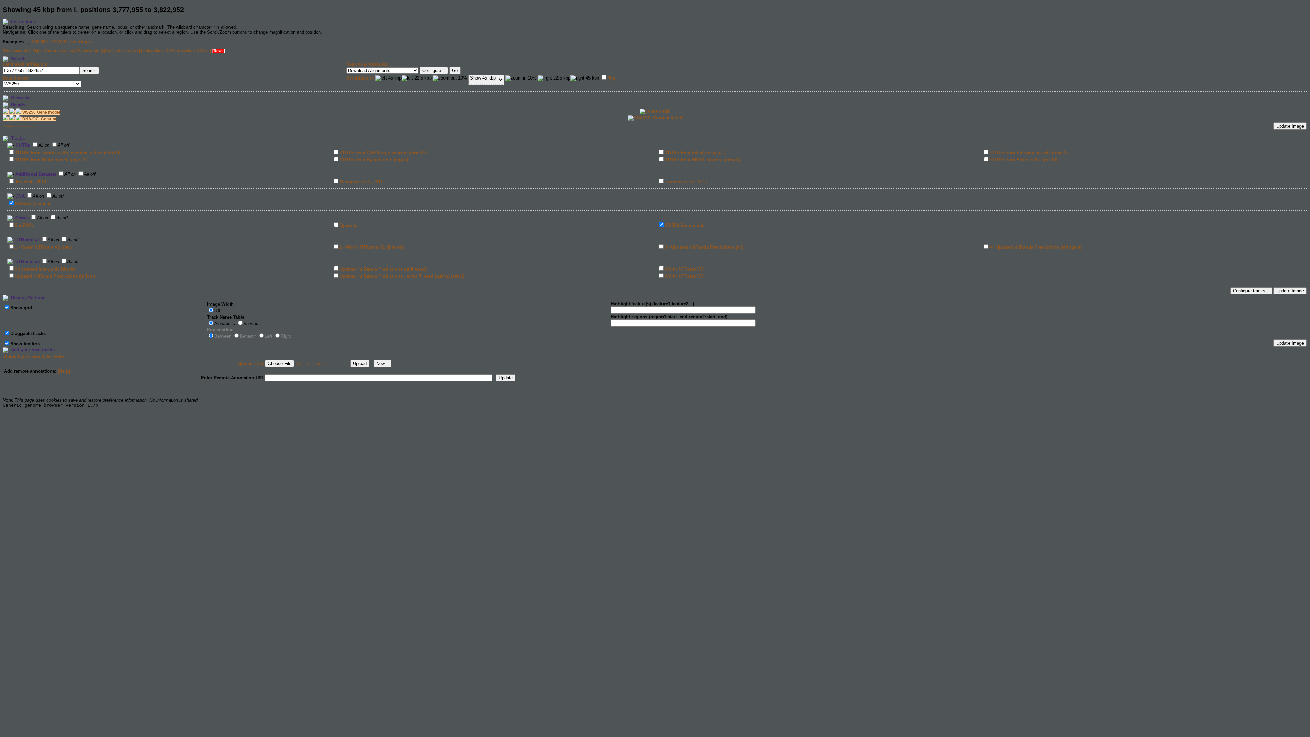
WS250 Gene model (685, 225)
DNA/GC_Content (32, 203)
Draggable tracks (28, 333)
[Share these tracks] (122, 51)
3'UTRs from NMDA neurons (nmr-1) (702, 159)
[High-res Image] (184, 51)
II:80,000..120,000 (48, 41)
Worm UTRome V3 (684, 269)
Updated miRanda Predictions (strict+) (55, 276)
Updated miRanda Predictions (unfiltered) (383, 269)
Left (268, 336)
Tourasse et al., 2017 (686, 181)
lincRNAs (24, 225)
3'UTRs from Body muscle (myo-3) (51, 159)
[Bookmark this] (17, 51)
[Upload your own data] (54, 51)
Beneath (248, 336)
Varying (251, 323)
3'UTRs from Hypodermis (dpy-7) (373, 159)
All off (63, 145)
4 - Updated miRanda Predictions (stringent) (1035, 247)
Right (286, 336)
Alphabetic (224, 323)
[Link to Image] (154, 51)
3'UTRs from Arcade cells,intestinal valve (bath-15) (67, 152)
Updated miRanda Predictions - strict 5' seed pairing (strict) (401, 276)
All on (43, 145)
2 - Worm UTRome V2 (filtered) (371, 247)
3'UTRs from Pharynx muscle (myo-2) (1028, 152)
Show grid (21, 307)
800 (217, 310)
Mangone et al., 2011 (360, 181)
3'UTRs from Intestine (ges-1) (695, 152)
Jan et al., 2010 (30, 181)
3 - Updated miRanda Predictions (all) (704, 247)
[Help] (205, 51)
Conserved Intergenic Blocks (45, 269)
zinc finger (80, 41)
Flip (611, 78)
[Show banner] (89, 51)
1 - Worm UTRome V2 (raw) (43, 247)
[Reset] (218, 51)
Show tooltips (25, 343)
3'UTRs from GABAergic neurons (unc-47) (383, 152)
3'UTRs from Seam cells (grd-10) (1023, 159)
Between (222, 336)
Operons (348, 225)
